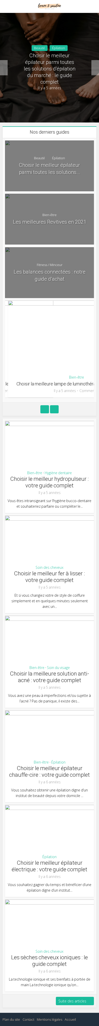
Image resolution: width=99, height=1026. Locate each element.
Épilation (58, 48)
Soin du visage (58, 667)
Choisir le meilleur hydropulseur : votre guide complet (49, 482)
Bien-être (49, 215)
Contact (28, 1019)
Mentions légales (49, 1019)
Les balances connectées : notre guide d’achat (50, 275)
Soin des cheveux (49, 567)
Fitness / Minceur (49, 264)
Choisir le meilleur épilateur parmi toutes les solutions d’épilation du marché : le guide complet (49, 68)
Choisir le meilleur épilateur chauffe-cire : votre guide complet (49, 771)
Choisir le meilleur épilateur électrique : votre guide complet (49, 866)
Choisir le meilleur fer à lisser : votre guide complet (49, 576)
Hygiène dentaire (58, 473)
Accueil (70, 1019)
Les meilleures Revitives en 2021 (49, 222)
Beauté (39, 48)
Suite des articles (72, 1001)
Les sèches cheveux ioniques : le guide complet (49, 960)
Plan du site (11, 1019)
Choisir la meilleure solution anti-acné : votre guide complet (49, 676)
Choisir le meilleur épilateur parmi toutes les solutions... (49, 168)
